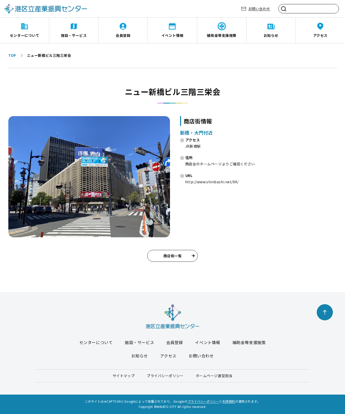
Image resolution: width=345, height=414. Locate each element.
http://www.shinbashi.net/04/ (212, 181)
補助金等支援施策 (221, 35)
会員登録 (123, 35)
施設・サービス (74, 35)
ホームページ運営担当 (214, 375)
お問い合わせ (259, 8)
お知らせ (271, 35)
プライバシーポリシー (165, 375)
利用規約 (229, 401)
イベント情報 (172, 35)
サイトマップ (124, 375)
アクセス (320, 35)
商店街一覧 (172, 255)
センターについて (24, 35)
